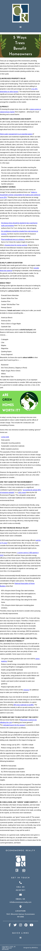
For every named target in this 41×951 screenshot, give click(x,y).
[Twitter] (15, 925)
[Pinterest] (26, 925)
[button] (20, 27)
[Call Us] (20, 882)
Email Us (20, 899)
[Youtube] (31, 925)
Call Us (20, 887)
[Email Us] (20, 895)
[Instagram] (20, 925)
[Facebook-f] (9, 925)
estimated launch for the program (14, 725)
